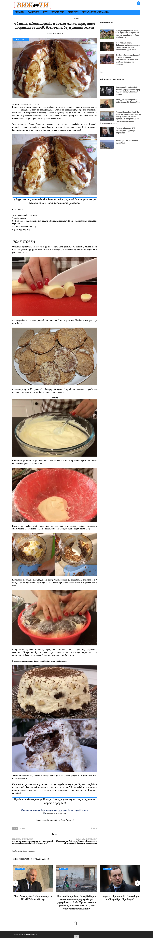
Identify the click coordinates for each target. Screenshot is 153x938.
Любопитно (58, 12)
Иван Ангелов (58, 34)
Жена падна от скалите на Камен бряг (127, 142)
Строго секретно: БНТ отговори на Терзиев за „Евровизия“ (125, 130)
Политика (33, 12)
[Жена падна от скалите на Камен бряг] (107, 144)
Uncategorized (21, 39)
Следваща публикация (76, 841)
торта (22, 828)
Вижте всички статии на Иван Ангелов (55, 820)
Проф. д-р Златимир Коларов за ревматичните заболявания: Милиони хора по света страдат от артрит (128, 60)
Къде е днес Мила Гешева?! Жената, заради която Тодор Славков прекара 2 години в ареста (128, 90)
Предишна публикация (32, 841)
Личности (73, 12)
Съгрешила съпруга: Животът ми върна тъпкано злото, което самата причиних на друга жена (128, 46)
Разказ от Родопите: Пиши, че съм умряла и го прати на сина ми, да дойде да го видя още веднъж (127, 34)
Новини (19, 12)
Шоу (45, 12)
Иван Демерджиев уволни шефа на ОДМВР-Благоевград (128, 101)
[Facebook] (76, 923)
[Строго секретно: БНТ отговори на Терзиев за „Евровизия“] (107, 132)
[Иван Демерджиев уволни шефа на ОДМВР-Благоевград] (107, 103)
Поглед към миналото (95, 12)
